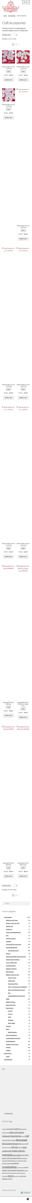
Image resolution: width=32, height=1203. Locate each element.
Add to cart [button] (8, 80)
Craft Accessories (11, 938)
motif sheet (25, 1155)
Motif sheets (11, 1023)
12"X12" (10, 1014)
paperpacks (24, 1158)
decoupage (21, 1139)
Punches (8, 1026)
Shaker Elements (10, 1041)
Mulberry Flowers (10, 1002)
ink (12, 1147)
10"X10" (10, 1011)
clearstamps (15, 1136)
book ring (23, 1129)
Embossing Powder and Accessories (16, 956)
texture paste (16, 1176)
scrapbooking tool (20, 1167)
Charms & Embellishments (13, 932)
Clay (7, 935)
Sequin (26, 1167)
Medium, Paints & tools (12, 975)
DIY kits (8, 953)
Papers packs (9, 1008)
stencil (11, 1175)
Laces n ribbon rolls (11, 962)
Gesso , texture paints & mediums (17, 987)
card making (19, 1132)
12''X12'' (4, 1129)
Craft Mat (8, 941)
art (16, 1128)
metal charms (18, 1150)
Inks (9, 993)
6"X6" (9, 1017)
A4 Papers (10, 1020)
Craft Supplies (11, 16)
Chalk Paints (11, 981)
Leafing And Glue (10, 965)
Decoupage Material (11, 947)
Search (16, 1200)
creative (13, 1140)
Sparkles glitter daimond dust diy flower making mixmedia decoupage (15, 1173)
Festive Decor (7, 1053)
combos (23, 1136)
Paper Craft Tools (10, 1005)
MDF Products (10, 972)
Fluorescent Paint (13, 984)
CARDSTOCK (9, 926)
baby (19, 1129)
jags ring (20, 1147)
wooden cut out (7, 1179)
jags (16, 1147)
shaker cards (6, 1170)
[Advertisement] (16, 1091)
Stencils (8, 1047)
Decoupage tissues (13, 950)
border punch (5, 1132)
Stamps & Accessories (12, 1044)
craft (27, 1135)
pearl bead (11, 1161)
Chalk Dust (9, 929)
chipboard (6, 1136)
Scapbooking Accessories (13, 1038)
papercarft (16, 1158)
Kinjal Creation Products (13, 959)
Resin (7, 1029)
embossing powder (6, 1147)
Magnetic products (11, 969)
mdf (9, 1151)
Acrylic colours (12, 978)
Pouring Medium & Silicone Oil (16, 996)
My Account (5, 1200)
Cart (24, 1198)
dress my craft (23, 1144)
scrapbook (15, 1163)
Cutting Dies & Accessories (13, 944)
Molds (7, 999)
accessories (10, 1129)
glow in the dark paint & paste (16, 990)
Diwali (8, 1056)
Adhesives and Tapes (12, 920)
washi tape (23, 1176)
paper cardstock (7, 1158)
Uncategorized (8, 1059)
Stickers (8, 1050)
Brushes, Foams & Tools (12, 923)
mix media (17, 1155)
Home (5, 16)
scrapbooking (9, 1167)
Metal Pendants (12, 1032)
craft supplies (6, 1140)
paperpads (5, 1161)
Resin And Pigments (11, 1035)
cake (11, 1132)
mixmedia (7, 1154)
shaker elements (17, 1170)
